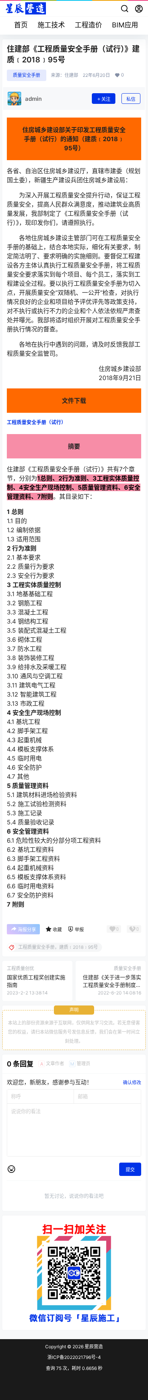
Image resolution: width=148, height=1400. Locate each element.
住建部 (71, 75)
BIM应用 (125, 25)
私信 (130, 99)
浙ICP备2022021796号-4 (74, 1357)
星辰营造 (93, 1346)
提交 (130, 1169)
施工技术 (51, 25)
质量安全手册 (26, 75)
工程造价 (88, 25)
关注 (105, 99)
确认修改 (132, 1082)
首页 (21, 25)
